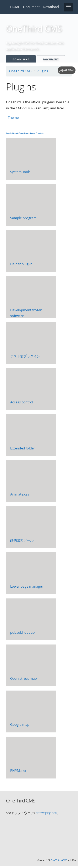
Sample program (23, 218)
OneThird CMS (20, 71)
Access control (21, 402)
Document (31, 7)
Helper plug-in (21, 264)
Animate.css (19, 494)
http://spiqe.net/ (46, 812)
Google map (19, 724)
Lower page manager (26, 586)
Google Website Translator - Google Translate (25, 133)
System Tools (20, 172)
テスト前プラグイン (25, 356)
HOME (15, 7)
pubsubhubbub (22, 632)
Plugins (42, 71)
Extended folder (22, 448)
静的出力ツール (21, 540)
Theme (13, 117)
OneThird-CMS (59, 860)
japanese (66, 69)
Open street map (23, 678)
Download (51, 7)
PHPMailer (18, 770)
